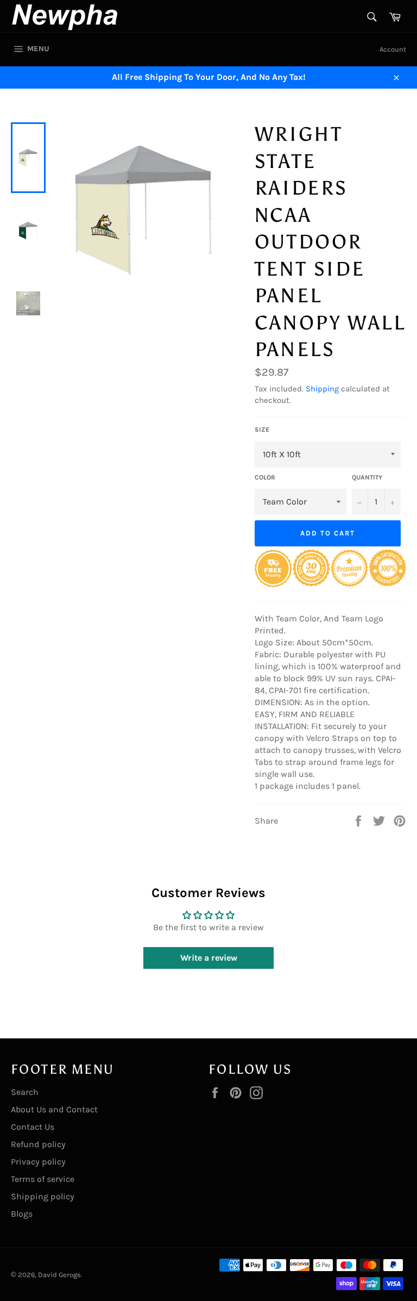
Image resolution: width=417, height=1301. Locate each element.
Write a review (208, 958)
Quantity (367, 477)
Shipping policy (42, 1196)
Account (393, 49)
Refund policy (38, 1144)
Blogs (22, 1214)
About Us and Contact (54, 1109)
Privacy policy (38, 1161)
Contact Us (32, 1127)
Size (262, 429)
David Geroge (59, 1275)
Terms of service (42, 1179)
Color (265, 477)
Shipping (322, 389)
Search (25, 1092)
